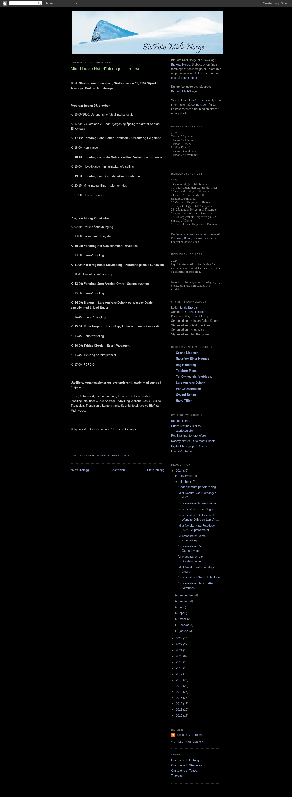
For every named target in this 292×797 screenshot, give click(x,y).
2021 (179, 650)
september (187, 595)
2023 (179, 638)
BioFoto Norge (180, 64)
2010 (179, 715)
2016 (179, 680)
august (184, 601)
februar (185, 625)
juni (182, 607)
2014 (179, 692)
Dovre (187, 238)
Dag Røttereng (186, 365)
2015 (179, 686)
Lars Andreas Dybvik (190, 382)
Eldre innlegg (155, 470)
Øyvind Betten (186, 394)
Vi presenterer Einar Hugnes (197, 509)
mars (183, 619)
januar (184, 631)
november (186, 476)
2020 (179, 656)
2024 (179, 470)
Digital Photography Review (189, 446)
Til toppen (177, 775)
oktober (185, 481)
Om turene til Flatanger (186, 760)
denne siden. (189, 77)
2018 (179, 668)
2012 (179, 703)
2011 (179, 709)
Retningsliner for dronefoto (188, 435)
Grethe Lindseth (195, 312)
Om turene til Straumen (186, 765)
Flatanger (176, 238)
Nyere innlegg (80, 470)
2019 (179, 662)
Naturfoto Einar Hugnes (192, 358)
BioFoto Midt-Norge (184, 91)
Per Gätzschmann (188, 389)
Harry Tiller (184, 400)
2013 (179, 697)
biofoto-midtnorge (190, 735)
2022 (179, 644)
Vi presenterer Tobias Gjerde (197, 503)
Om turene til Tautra (184, 770)
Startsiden (118, 470)
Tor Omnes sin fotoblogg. (194, 376)
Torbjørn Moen (186, 370)
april (183, 613)
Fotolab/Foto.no (181, 451)
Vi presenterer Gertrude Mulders (199, 577)
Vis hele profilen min (187, 742)
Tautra (213, 238)
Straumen (198, 238)
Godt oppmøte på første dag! (197, 487)
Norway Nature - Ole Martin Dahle (193, 441)
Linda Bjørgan (189, 307)
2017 (179, 674)
